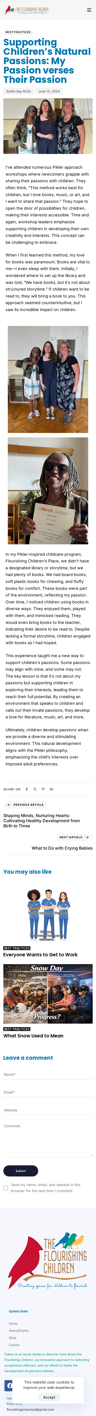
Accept (49, 1397)
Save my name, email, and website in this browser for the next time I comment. (45, 1187)
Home (13, 1323)
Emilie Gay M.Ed (18, 91)
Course (14, 1345)
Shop (13, 1338)
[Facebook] (10, 1385)
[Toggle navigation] (77, 10)
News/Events (19, 1330)
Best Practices (18, 32)
